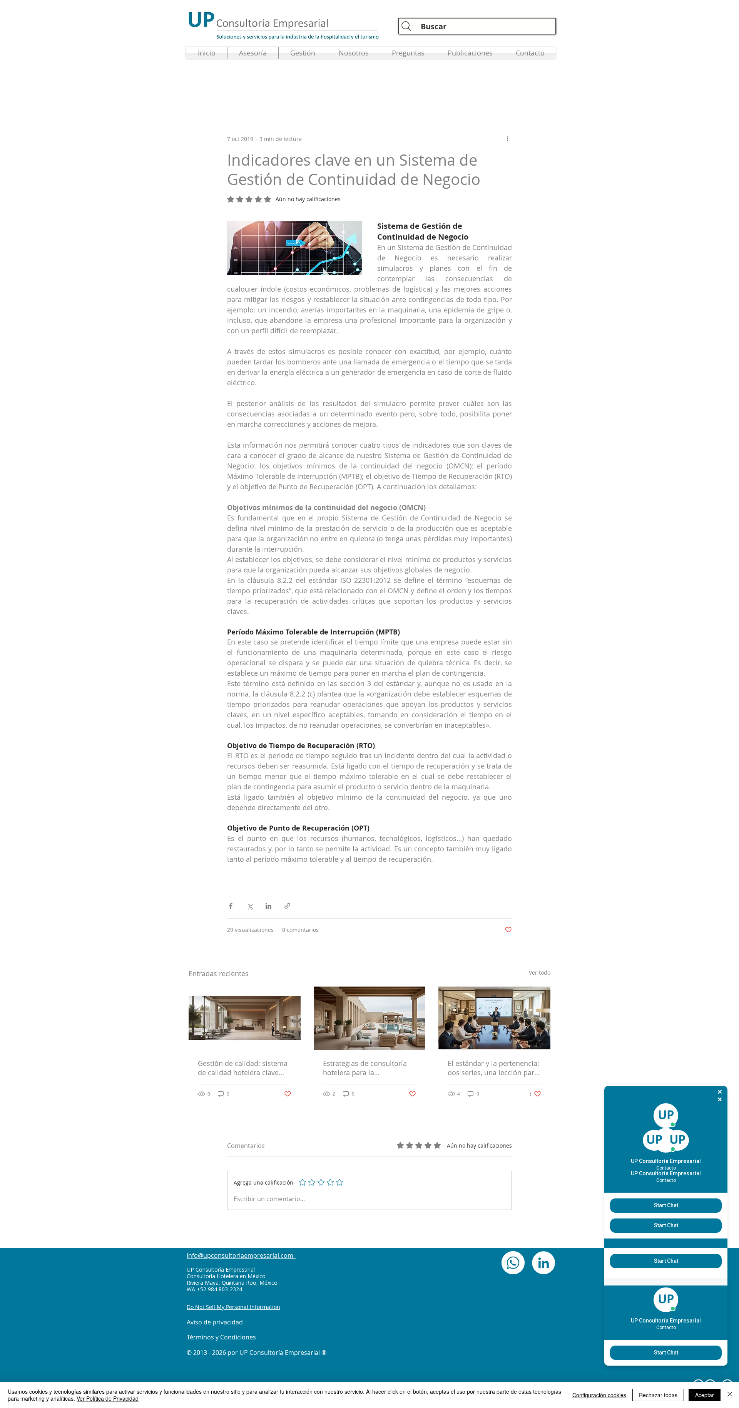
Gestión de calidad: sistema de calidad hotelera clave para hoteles (243, 1068)
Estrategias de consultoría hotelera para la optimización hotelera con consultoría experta (365, 1068)
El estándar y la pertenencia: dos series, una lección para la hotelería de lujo (493, 1068)
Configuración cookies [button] (599, 1395)
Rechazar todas (658, 1395)
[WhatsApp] (513, 1262)
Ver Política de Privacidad (108, 1398)
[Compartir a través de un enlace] (287, 906)
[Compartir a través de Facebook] (230, 906)
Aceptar (704, 1395)
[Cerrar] (729, 1395)
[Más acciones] (507, 138)
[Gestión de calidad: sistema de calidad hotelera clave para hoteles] (245, 1018)
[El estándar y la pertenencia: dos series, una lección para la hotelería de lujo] (494, 1018)
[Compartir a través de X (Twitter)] (249, 906)
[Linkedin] (543, 1262)
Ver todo (539, 972)
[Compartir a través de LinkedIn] (268, 906)
